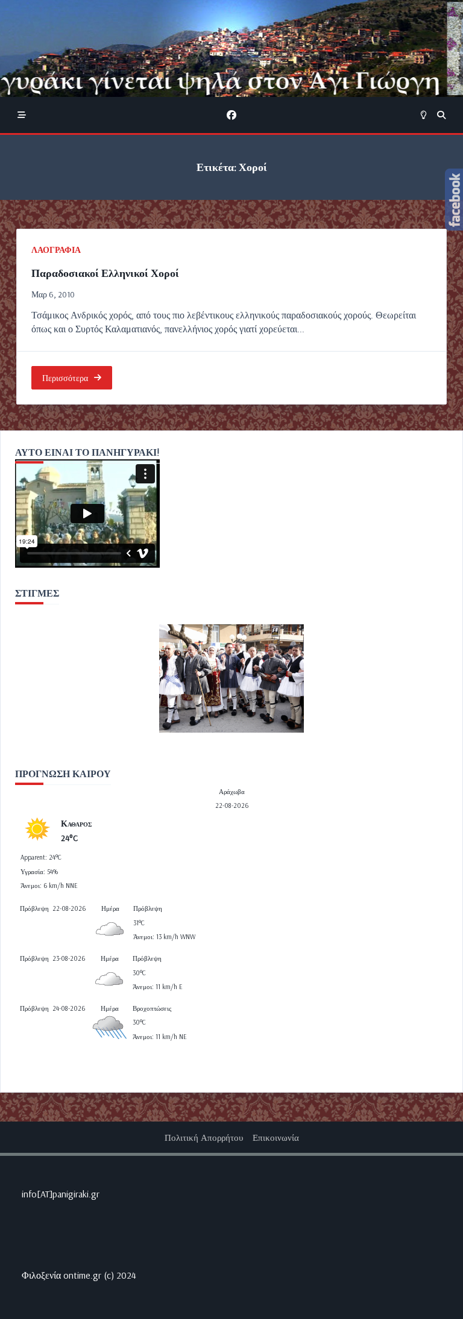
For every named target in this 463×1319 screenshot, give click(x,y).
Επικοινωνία (276, 1137)
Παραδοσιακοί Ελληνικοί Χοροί (105, 273)
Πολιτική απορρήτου (204, 1137)
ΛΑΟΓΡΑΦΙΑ (56, 249)
